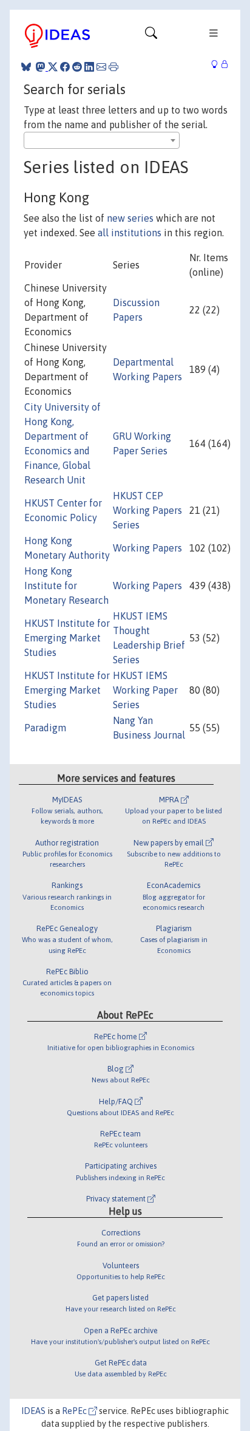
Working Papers (147, 547)
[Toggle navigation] (151, 36)
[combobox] (102, 140)
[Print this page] (113, 66)
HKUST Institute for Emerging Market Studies (67, 638)
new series (130, 218)
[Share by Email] (101, 66)
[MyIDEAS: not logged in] (217, 64)
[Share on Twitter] (53, 66)
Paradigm (45, 727)
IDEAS (33, 1411)
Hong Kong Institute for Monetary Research (66, 585)
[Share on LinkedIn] (89, 66)
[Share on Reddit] (77, 66)
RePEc (75, 1411)
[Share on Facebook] (65, 66)
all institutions (129, 232)
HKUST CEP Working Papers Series (147, 510)
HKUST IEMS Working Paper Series (145, 690)
